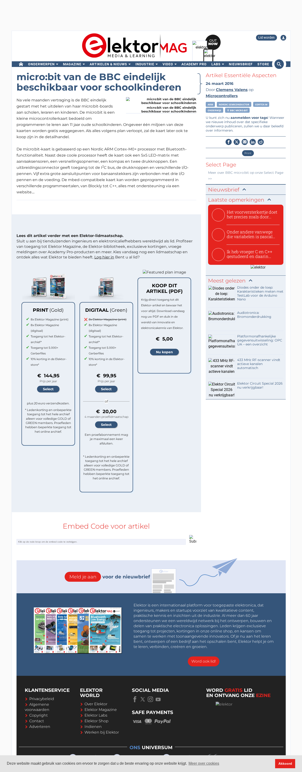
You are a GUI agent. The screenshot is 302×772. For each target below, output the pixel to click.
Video (168, 64)
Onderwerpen (41, 64)
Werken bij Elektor (101, 732)
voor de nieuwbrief (109, 577)
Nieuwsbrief (241, 64)
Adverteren (39, 726)
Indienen (93, 726)
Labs (216, 64)
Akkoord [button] (285, 763)
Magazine (72, 64)
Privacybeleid (41, 699)
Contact (36, 721)
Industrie (144, 64)
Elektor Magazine (100, 709)
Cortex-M (261, 104)
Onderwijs (214, 110)
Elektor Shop (96, 721)
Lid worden (266, 37)
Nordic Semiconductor (234, 104)
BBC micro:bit (238, 110)
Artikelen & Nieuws (108, 64)
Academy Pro (194, 64)
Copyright (38, 715)
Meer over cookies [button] (204, 763)
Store (263, 64)
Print (248, 153)
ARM (210, 104)
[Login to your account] (283, 38)
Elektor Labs (95, 715)
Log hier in (104, 257)
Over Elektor (95, 704)
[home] (21, 64)
